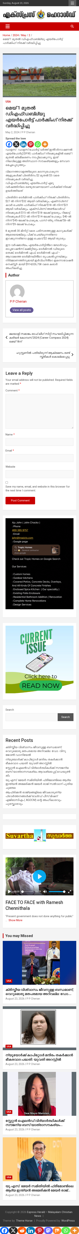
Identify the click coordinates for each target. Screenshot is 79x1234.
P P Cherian (28, 132)
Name (10, 434)
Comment (13, 390)
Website (10, 466)
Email (10, 450)
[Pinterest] (30, 144)
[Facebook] (9, 144)
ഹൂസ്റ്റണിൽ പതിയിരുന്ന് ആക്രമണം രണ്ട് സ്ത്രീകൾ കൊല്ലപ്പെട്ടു (43, 354)
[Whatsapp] (38, 144)
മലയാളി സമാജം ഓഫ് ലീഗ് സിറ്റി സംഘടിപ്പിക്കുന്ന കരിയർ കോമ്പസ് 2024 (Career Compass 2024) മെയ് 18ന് (41, 337)
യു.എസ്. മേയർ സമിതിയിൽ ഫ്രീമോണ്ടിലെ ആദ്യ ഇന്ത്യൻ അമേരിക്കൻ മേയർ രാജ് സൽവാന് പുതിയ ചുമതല (39, 783)
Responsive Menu (72, 3)
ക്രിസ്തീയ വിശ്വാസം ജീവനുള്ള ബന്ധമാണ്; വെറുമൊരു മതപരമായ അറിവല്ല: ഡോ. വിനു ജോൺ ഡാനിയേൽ (36, 751)
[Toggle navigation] (7, 26)
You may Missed (19, 936)
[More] (45, 144)
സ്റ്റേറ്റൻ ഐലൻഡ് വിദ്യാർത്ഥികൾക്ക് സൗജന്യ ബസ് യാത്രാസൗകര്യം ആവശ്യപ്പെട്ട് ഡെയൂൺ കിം (38, 771)
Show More (15, 920)
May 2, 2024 (12, 132)
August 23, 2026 (15, 998)
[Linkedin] (23, 144)
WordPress (68, 1220)
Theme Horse (24, 1220)
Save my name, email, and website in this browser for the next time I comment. (38, 488)
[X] (16, 144)
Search (10, 709)
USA (8, 101)
